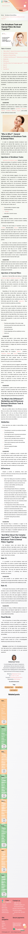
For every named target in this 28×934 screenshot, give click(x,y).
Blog (3, 926)
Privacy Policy (4, 909)
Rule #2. (5, 67)
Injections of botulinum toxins (10, 160)
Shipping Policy (5, 910)
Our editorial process (14, 681)
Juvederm (8, 110)
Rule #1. (5, 65)
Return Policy (4, 907)
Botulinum (7, 15)
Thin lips (7, 211)
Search (25, 6)
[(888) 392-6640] (2, 10)
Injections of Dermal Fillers (9, 55)
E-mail (6, 10)
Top (25, 926)
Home (2, 15)
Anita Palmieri (17, 679)
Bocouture (24, 108)
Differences (6, 61)
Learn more (4, 721)
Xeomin (3, 110)
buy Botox (18, 108)
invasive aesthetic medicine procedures (11, 278)
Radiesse (14, 110)
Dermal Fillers (13, 15)
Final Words (6, 69)
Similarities (5, 59)
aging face (21, 301)
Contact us (4, 928)
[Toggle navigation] (25, 10)
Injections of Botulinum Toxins (10, 53)
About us (4, 925)
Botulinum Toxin (9, 687)
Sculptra (19, 110)
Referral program (5, 912)
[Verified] (18, 928)
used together (13, 690)
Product (3, 923)
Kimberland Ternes (16, 673)
